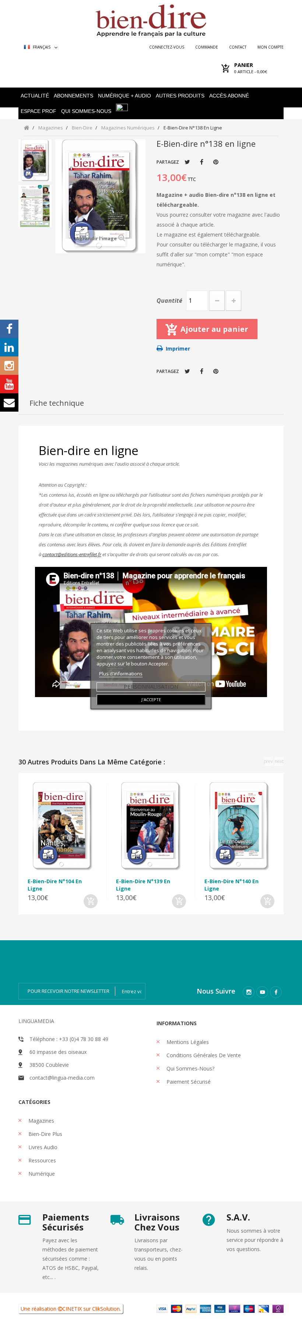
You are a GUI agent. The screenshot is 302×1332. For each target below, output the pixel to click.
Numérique (41, 1173)
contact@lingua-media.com (62, 1077)
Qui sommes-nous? (189, 1068)
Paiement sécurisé (188, 1081)
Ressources (41, 1160)
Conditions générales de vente (203, 1055)
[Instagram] (248, 992)
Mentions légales (187, 1041)
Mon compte (270, 47)
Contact (237, 47)
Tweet (187, 162)
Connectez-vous (166, 47)
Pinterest (216, 162)
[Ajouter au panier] (91, 901)
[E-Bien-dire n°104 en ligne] (63, 826)
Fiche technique (56, 403)
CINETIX (72, 1308)
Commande (206, 47)
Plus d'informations (121, 673)
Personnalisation (151, 686)
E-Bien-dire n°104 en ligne (55, 885)
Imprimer (178, 348)
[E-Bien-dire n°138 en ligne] (35, 160)
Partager (202, 162)
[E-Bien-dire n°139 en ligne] (151, 826)
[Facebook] (276, 992)
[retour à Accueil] (26, 127)
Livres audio (42, 1147)
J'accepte (151, 699)
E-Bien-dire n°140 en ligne (231, 885)
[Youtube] (262, 992)
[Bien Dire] (151, 19)
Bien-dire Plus (44, 1133)
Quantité (169, 300)
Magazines (40, 1120)
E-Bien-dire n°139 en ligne (143, 885)
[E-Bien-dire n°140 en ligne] (239, 826)
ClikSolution (106, 1308)
